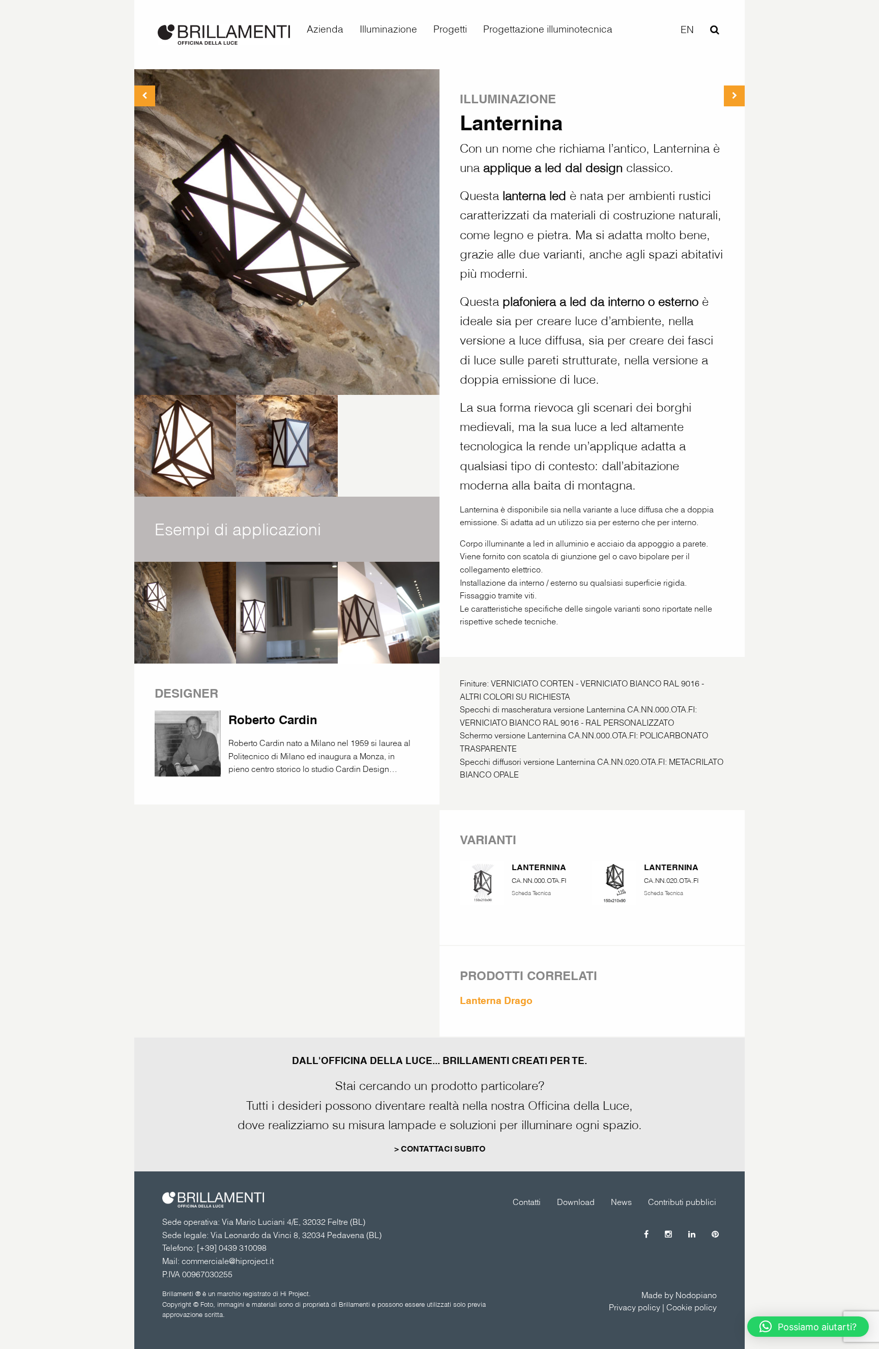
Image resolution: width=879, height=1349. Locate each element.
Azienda (325, 29)
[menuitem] (325, 29)
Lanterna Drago (496, 1000)
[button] (808, 1326)
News (621, 1202)
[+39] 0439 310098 (232, 1248)
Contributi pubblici (682, 1202)
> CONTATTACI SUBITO (439, 1149)
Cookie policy (691, 1307)
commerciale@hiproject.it (228, 1261)
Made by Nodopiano (679, 1295)
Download (576, 1202)
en (687, 29)
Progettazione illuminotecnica (547, 29)
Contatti (527, 1202)
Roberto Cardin (272, 719)
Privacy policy (634, 1307)
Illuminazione (388, 29)
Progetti (450, 29)
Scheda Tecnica (531, 893)
